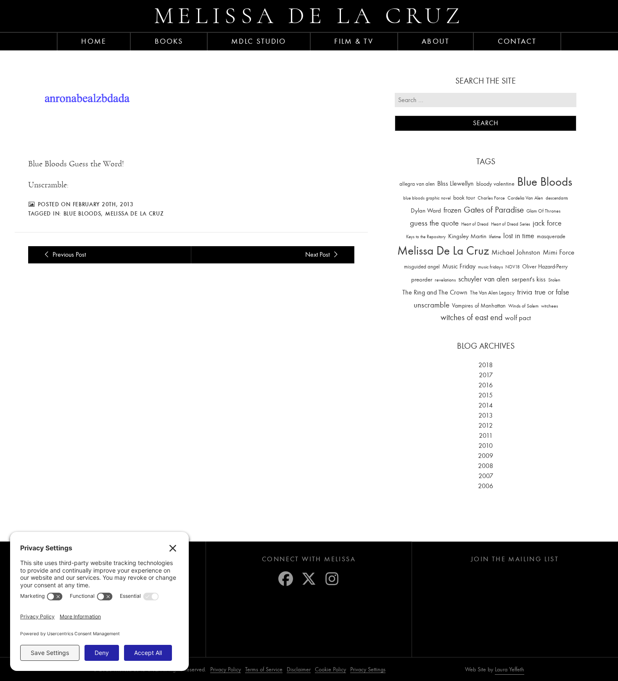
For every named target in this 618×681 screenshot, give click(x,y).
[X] (308, 578)
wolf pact (518, 317)
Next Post (318, 254)
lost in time (518, 235)
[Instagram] (332, 578)
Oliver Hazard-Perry (545, 266)
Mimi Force (558, 252)
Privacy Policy (225, 669)
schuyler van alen (483, 279)
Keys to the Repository (426, 236)
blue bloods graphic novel (427, 198)
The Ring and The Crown (434, 292)
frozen (452, 210)
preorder (421, 279)
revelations (445, 280)
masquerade (551, 236)
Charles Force (491, 198)
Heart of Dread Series (510, 224)
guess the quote (434, 223)
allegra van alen (417, 184)
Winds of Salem (523, 306)
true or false (552, 292)
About (435, 41)
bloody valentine (495, 184)
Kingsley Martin (467, 236)
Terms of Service (264, 669)
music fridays (490, 267)
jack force (547, 223)
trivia (524, 292)
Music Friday (458, 266)
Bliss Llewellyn (455, 183)
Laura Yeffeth (509, 670)
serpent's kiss (529, 279)
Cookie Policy (330, 669)
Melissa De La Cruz (134, 213)
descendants (557, 198)
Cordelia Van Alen (525, 198)
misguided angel (422, 266)
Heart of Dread (475, 224)
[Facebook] (285, 578)
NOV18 (512, 267)
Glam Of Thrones (543, 211)
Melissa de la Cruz (309, 15)
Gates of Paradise (494, 210)
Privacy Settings (368, 669)
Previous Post (68, 254)
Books (169, 41)
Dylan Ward (426, 210)
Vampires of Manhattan (479, 305)
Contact (517, 41)
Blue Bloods (82, 213)
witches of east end (471, 317)
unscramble (431, 305)
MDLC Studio (258, 41)
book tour (464, 198)
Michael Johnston (515, 252)
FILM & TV (353, 41)
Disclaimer (299, 669)
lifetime (495, 236)
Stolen (554, 280)
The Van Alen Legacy (492, 292)
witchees (549, 306)
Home (93, 41)
